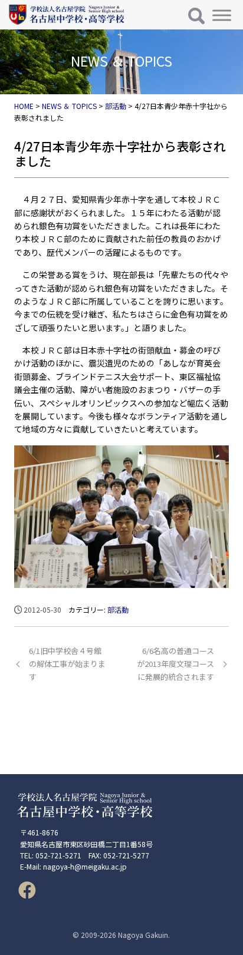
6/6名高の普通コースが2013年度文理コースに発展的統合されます (175, 663)
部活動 (118, 609)
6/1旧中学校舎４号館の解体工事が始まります (67, 663)
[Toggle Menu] (221, 15)
